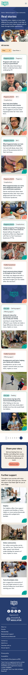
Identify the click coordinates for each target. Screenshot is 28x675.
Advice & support (10, 12)
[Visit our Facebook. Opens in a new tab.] (8, 611)
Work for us (4, 643)
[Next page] (21, 437)
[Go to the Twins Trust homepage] (5, 3)
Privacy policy (5, 653)
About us (3, 627)
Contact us (4, 640)
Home (3, 12)
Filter (3, 50)
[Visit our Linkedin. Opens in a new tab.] (19, 611)
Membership (4, 631)
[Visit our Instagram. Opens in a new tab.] (12, 611)
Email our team (14, 464)
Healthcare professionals (8, 636)
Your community (20, 12)
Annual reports (5, 648)
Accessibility (4, 656)
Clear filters (16, 50)
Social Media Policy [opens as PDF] (10, 659)
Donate (3, 629)
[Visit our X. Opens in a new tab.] (15, 611)
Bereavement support (7, 634)
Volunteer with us (6, 645)
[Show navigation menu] (26, 3)
